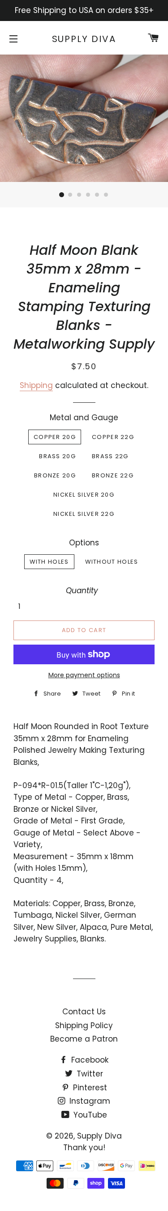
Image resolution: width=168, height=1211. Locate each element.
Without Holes (111, 561)
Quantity (82, 590)
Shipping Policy (84, 1025)
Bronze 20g (55, 475)
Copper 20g (55, 437)
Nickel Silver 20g (83, 494)
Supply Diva (84, 39)
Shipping (36, 385)
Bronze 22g (113, 475)
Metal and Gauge (84, 417)
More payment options (84, 675)
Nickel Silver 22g (83, 514)
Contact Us (84, 1011)
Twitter (88, 1073)
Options (84, 542)
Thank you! (84, 1147)
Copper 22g (113, 437)
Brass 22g (110, 456)
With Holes (49, 561)
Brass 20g (57, 456)
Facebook (88, 1060)
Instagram (88, 1101)
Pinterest (89, 1087)
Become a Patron (84, 1039)
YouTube (89, 1115)
